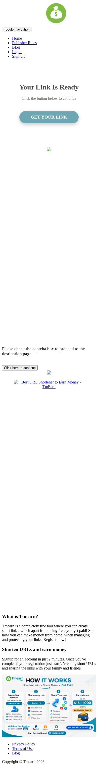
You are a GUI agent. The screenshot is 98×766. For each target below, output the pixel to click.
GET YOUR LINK (49, 117)
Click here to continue (20, 368)
